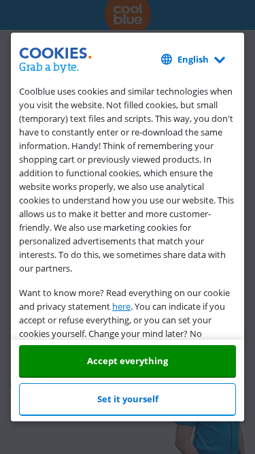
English (193, 59)
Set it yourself (127, 399)
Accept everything (127, 361)
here (121, 306)
